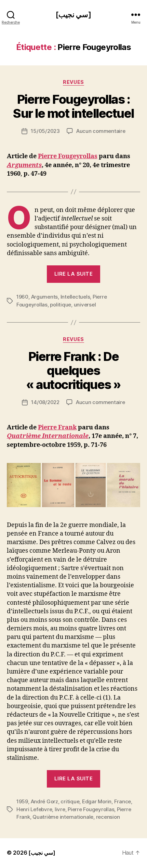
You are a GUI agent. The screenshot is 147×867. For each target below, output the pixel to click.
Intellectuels (75, 296)
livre (60, 809)
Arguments (24, 165)
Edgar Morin (96, 801)
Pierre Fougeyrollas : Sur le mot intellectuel (73, 106)
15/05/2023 (45, 131)
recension (108, 817)
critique (70, 801)
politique (60, 304)
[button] (24, 485)
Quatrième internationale (62, 817)
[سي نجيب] (73, 14)
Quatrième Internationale (48, 436)
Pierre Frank (57, 427)
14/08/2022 (45, 402)
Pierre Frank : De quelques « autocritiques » (73, 370)
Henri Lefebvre (34, 809)
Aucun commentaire (100, 131)
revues (73, 82)
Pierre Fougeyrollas (67, 156)
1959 (22, 801)
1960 (22, 296)
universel (85, 304)
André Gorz (44, 801)
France (122, 801)
